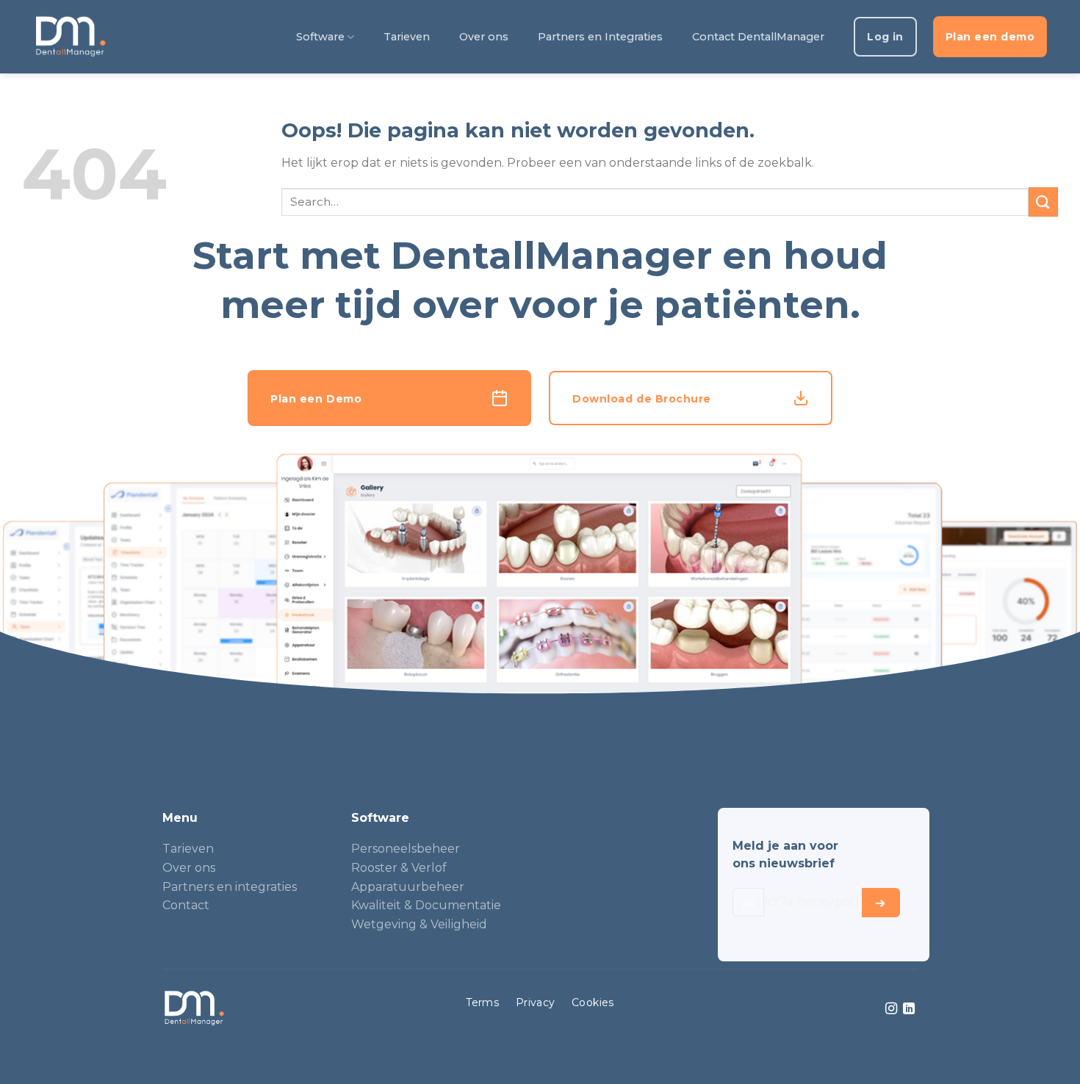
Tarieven (407, 37)
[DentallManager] (70, 36)
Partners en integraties (229, 887)
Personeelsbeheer (405, 849)
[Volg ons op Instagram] (891, 1009)
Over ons (483, 37)
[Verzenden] (1043, 201)
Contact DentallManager (758, 37)
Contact (185, 905)
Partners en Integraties (600, 37)
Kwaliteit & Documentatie (426, 905)
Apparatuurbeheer (407, 887)
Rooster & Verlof (399, 868)
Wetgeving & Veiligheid (419, 924)
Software (320, 36)
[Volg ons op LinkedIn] (909, 1009)
